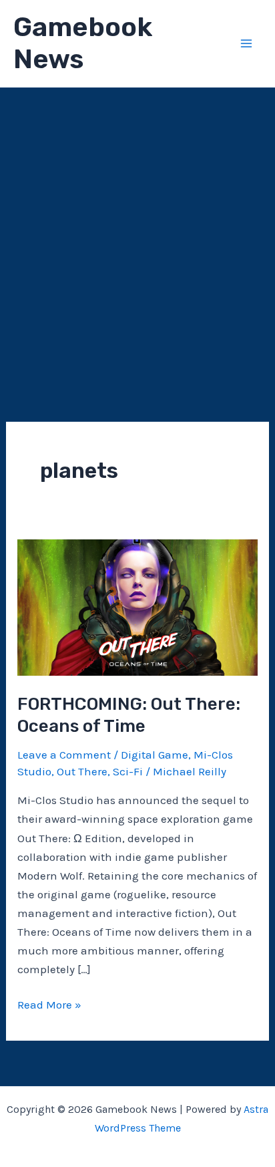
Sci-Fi (128, 771)
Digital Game (154, 754)
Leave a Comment (64, 754)
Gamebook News (82, 43)
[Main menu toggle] (247, 43)
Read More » (49, 1005)
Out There (82, 771)
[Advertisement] (137, 232)
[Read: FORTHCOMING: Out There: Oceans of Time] (137, 606)
